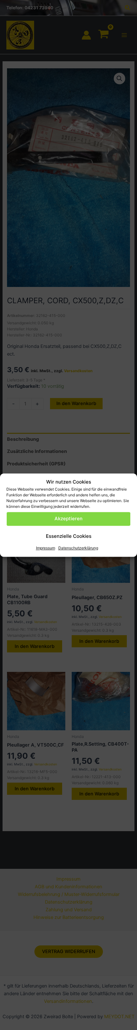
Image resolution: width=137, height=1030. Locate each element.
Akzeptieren (68, 519)
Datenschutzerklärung (78, 547)
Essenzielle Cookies (68, 536)
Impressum (45, 547)
